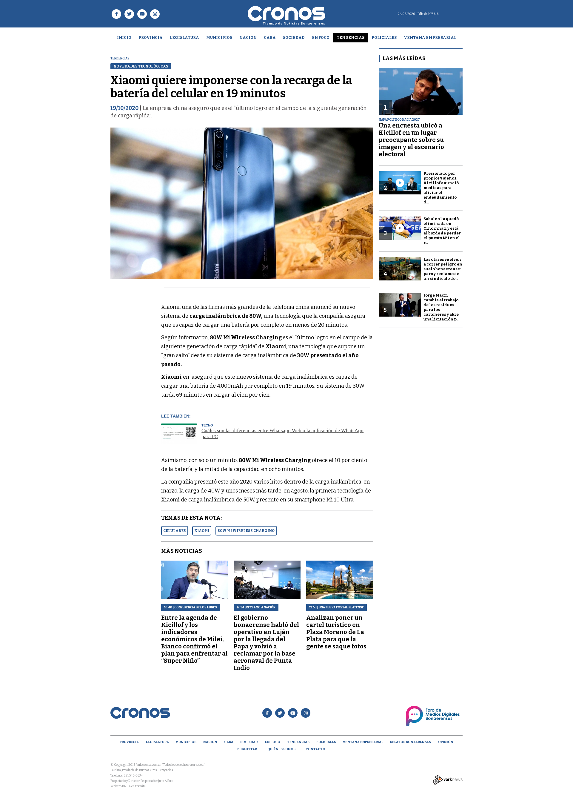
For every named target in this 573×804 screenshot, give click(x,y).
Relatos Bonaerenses (410, 742)
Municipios (219, 37)
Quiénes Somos (281, 749)
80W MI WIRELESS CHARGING (246, 531)
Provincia (150, 37)
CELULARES (174, 531)
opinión (445, 742)
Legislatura (184, 37)
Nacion (248, 37)
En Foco (320, 37)
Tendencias (350, 37)
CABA (270, 37)
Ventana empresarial (430, 37)
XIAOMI (201, 531)
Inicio (124, 37)
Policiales (384, 37)
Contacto (315, 749)
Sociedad (294, 37)
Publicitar (247, 749)
